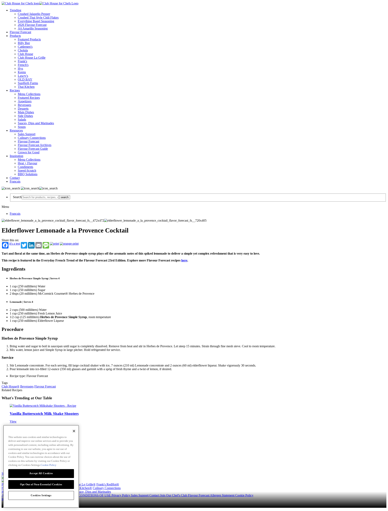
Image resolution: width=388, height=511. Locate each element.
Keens (22, 72)
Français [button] (15, 181)
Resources (16, 130)
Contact (15, 178)
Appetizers (25, 101)
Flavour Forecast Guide (33, 148)
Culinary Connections (32, 137)
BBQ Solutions (27, 174)
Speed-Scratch (27, 170)
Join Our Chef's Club (174, 495)
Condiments (25, 167)
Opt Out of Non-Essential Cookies (41, 484)
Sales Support (26, 134)
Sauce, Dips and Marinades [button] (93, 491)
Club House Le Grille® (80, 484)
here (184, 260)
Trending (15, 10)
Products (15, 35)
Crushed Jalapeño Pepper (34, 14)
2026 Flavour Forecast (32, 25)
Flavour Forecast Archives (34, 145)
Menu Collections (29, 94)
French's (23, 65)
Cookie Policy (244, 495)
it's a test (14, 243)
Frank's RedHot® (107, 484)
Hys (20, 68)
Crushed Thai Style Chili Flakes (38, 17)
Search (17, 197)
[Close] (74, 431)
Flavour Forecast (20, 32)
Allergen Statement (222, 495)
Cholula (23, 50)
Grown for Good (28, 152)
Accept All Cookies (41, 473)
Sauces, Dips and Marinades (36, 123)
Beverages (24, 105)
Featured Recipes (29, 97)
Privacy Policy (121, 495)
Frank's (22, 61)
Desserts (23, 108)
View (13, 421)
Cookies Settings (41, 495)
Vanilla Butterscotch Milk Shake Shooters (44, 413)
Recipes (15, 90)
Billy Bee (24, 43)
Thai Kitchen (26, 86)
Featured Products (29, 39)
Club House (25, 54)
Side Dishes (25, 116)
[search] (40, 197)
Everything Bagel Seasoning (36, 21)
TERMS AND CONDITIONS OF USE (85, 495)
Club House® (10, 386)
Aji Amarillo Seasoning (33, 28)
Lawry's (23, 76)
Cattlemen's (25, 46)
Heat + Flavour (27, 163)
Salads (22, 119)
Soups (22, 127)
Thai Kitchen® (82, 488)
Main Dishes (26, 112)
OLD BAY (25, 79)
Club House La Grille (31, 57)
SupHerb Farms (28, 83)
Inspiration (16, 156)
